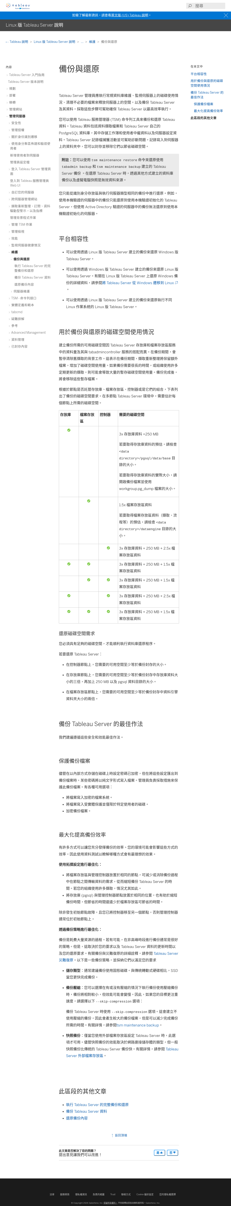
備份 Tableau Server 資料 (86, 1111)
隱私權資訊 (81, 1194)
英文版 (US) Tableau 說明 (129, 15)
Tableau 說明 (19, 42)
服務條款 (64, 1194)
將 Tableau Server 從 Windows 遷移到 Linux (139, 283)
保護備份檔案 (203, 104)
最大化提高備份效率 (208, 111)
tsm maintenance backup (138, 1025)
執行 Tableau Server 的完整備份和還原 (97, 1105)
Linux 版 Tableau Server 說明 (55, 42)
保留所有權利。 (110, 1203)
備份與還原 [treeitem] (21, 259)
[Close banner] (226, 15)
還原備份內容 (77, 1118)
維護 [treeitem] (14, 252)
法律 (52, 1194)
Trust (113, 1194)
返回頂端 (120, 1135)
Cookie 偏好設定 (145, 1194)
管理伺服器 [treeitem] (16, 116)
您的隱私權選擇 (167, 1194)
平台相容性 (199, 74)
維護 (92, 42)
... (82, 42)
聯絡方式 (126, 1194)
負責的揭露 (98, 1194)
